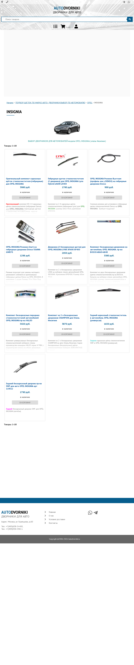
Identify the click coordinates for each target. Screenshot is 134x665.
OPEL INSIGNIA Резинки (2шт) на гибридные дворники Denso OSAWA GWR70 (23, 249)
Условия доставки (57, 519)
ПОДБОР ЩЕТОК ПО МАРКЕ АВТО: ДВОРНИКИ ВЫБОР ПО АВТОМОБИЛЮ (50, 102)
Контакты (53, 523)
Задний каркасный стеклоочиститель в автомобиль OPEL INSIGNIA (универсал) (108, 318)
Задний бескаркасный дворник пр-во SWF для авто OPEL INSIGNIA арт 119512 (24, 386)
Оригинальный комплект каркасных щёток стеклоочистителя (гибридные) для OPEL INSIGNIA (24, 181)
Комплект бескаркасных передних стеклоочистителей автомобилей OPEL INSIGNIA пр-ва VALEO (22, 318)
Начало (10, 102)
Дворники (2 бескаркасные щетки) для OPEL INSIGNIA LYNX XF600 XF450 (66, 248)
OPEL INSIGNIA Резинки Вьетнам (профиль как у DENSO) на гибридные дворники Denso (108, 181)
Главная (52, 512)
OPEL (89, 102)
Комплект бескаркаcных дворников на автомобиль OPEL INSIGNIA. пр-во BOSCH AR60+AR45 (108, 249)
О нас (51, 515)
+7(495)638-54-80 (14, 526)
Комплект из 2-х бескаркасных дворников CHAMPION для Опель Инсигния (64, 318)
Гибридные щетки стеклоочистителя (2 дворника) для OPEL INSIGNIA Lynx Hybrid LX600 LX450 (66, 181)
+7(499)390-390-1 (14, 529)
